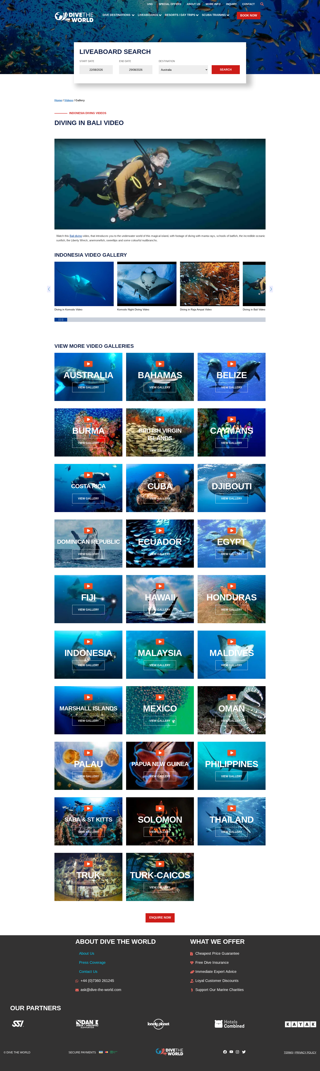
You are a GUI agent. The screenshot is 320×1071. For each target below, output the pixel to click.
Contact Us (88, 972)
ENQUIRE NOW (160, 917)
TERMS (288, 1052)
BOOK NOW (248, 15)
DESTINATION (167, 61)
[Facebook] (224, 1052)
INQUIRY (231, 4)
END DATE (125, 61)
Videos (68, 100)
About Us (86, 953)
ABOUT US (193, 4)
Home (58, 100)
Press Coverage (92, 962)
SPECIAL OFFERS (170, 4)
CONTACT (248, 4)
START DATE (86, 61)
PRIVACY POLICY (305, 1052)
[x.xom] (243, 1052)
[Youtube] (230, 1052)
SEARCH (226, 69)
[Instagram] (236, 1052)
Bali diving (76, 235)
